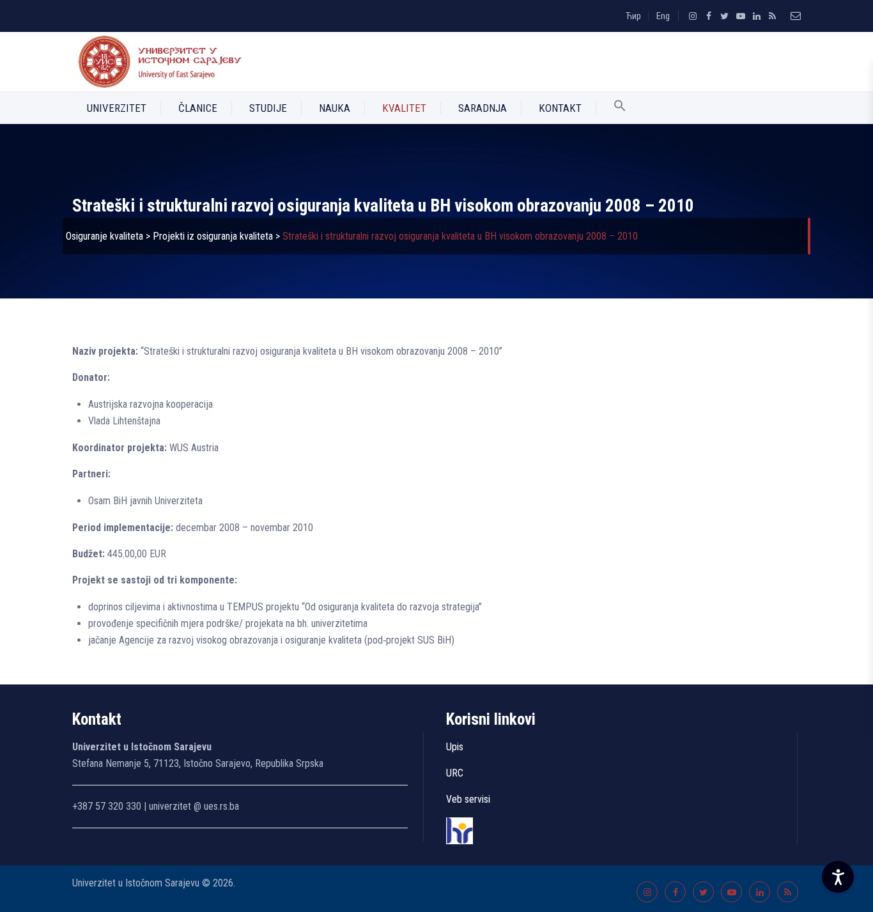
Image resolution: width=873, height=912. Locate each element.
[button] (620, 108)
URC (454, 773)
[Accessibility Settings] (838, 877)
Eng (663, 16)
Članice (197, 108)
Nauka (334, 108)
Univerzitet (116, 108)
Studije (268, 108)
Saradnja (482, 108)
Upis (454, 747)
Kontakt (560, 108)
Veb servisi (468, 799)
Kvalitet (404, 108)
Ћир (633, 16)
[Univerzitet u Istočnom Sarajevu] (157, 61)
